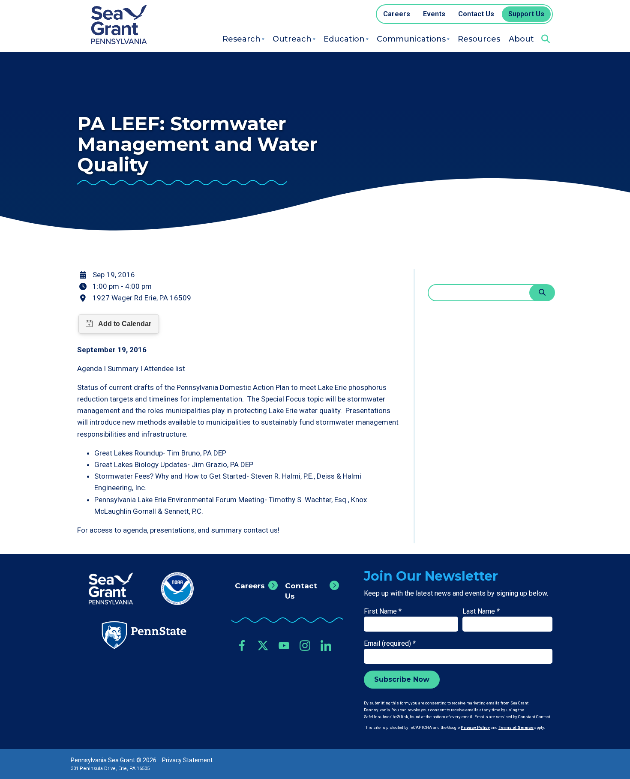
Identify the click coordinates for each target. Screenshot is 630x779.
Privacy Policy (475, 727)
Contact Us (301, 590)
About (521, 39)
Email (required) (390, 643)
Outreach (292, 39)
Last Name (481, 611)
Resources (479, 39)
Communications (411, 39)
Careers (250, 585)
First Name (383, 611)
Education (344, 39)
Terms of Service (516, 727)
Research (241, 39)
